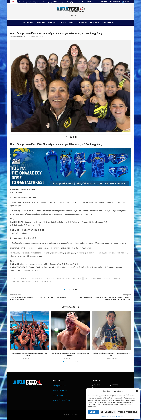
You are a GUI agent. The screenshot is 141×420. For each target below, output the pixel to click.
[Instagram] (72, 15)
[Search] (118, 23)
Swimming (40, 22)
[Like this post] (66, 137)
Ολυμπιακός (15, 282)
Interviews (104, 1)
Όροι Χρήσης (58, 395)
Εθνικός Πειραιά (96, 278)
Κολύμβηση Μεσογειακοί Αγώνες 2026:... (85, 2)
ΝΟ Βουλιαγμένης (119, 278)
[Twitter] (69, 15)
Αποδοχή (93, 412)
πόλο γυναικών (26, 282)
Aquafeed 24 (21, 36)
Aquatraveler (94, 22)
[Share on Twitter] (71, 137)
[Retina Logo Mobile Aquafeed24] (27, 383)
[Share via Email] (75, 137)
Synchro (63, 22)
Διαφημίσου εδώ (114, 1)
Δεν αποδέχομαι (108, 412)
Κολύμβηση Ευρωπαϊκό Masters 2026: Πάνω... (56, 2)
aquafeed (14, 278)
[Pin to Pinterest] (73, 137)
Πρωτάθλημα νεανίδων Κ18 (43, 282)
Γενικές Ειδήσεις (108, 22)
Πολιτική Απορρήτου (118, 416)
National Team (28, 22)
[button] (137, 391)
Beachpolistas (82, 22)
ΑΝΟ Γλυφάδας (77, 278)
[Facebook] (65, 15)
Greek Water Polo (37, 278)
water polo (49, 278)
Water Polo (52, 22)
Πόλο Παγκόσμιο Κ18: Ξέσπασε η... (28, 2)
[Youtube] (75, 15)
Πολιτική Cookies (106, 416)
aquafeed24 (24, 278)
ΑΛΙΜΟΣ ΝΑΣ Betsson (63, 278)
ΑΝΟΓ (86, 278)
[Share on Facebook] (68, 137)
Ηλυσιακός (107, 278)
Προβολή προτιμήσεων (127, 412)
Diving (71, 22)
